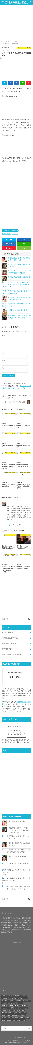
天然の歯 (11, 1013)
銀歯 (24, 1020)
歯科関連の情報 (7, 649)
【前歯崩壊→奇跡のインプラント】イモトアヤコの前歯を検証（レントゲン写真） (18, 830)
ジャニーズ (20, 1003)
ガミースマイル (27, 1000)
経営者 (15, 233)
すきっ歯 (11, 998)
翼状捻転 (9, 1020)
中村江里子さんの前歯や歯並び (18, 863)
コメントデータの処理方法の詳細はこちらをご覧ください (16, 388)
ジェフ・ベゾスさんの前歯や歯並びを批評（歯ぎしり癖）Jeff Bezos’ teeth (19, 285)
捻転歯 (3, 1015)
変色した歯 (4, 1013)
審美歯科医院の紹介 (9, 643)
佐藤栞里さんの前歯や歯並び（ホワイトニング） (18, 837)
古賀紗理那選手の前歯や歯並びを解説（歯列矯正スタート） (18, 888)
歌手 (9, 1017)
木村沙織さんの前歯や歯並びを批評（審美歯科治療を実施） (18, 851)
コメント (4, 335)
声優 (23, 1010)
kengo (9, 504)
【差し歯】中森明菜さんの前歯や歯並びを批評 (18, 844)
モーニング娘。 (23, 1008)
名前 (3, 353)
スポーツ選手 (5, 1005)
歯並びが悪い (7, 233)
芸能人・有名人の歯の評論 (11, 230)
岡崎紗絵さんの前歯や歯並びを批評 (18, 871)
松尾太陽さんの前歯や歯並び (17, 821)
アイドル (17, 998)
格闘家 (24, 1015)
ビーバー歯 (23, 1005)
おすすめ (24, 995)
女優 (16, 1013)
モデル (16, 1008)
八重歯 (13, 1010)
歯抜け (27, 1017)
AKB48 (3, 995)
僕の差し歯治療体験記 (20, 517)
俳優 (9, 1010)
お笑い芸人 (4, 998)
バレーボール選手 (14, 1005)
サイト (3, 368)
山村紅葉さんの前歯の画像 (16, 856)
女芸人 (20, 1013)
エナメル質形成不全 (16, 1000)
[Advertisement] (16, 23)
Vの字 (18, 995)
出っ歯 (18, 1010)
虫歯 (14, 1020)
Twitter (20, 525)
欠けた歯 (4, 1017)
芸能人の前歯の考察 (21, 923)
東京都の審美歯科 (16, 1015)
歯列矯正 (22, 1017)
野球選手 (19, 1020)
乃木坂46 (4, 1010)
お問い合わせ (21, 1037)
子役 (25, 1013)
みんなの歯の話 (7, 632)
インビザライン (6, 1000)
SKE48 (14, 995)
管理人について (12, 1037)
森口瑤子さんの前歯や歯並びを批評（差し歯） (18, 879)
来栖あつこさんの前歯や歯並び (18, 310)
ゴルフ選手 (4, 1003)
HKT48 (9, 995)
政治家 (8, 1015)
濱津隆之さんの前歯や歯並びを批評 (19, 277)
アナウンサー (24, 998)
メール (3, 360)
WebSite (13, 525)
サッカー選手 (12, 1003)
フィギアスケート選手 (7, 1008)
